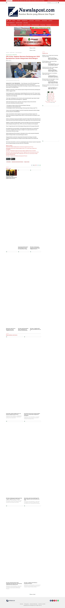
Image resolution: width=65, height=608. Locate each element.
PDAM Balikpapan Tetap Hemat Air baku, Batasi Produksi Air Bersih (53, 65)
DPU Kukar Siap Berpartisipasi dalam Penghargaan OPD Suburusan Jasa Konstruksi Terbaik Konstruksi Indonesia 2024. (21, 154)
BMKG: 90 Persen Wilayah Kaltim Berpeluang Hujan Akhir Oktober (53, 59)
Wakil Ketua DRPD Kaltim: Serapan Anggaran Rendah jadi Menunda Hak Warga (52, 71)
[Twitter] (52, 601)
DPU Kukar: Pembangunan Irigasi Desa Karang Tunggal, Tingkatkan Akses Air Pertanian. (21, 150)
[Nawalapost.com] (31, 11)
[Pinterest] (54, 601)
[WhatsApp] (58, 601)
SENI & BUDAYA (44, 20)
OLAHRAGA (50, 20)
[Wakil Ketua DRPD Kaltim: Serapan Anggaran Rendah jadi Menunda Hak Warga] (50, 68)
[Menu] (6, 3)
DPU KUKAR (8, 161)
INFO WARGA (31, 20)
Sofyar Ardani (26, 161)
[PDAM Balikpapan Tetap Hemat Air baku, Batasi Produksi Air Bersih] (50, 62)
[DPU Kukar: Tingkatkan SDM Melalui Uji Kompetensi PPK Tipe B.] (35, 289)
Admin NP (9, 60)
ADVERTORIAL (37, 20)
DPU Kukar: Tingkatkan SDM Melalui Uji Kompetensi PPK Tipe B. (16, 155)
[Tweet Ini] (34, 165)
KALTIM (13, 20)
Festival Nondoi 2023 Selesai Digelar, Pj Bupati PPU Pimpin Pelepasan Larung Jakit (53, 82)
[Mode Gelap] (58, 3)
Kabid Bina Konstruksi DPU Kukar (17, 161)
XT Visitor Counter (52, 102)
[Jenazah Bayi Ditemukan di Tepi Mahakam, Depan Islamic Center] (50, 74)
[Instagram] (56, 601)
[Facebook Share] (32, 165)
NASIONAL (18, 20)
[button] (56, 2)
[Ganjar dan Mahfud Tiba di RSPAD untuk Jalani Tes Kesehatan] (50, 85)
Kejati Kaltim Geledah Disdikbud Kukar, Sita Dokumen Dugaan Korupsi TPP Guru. (19, 146)
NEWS (10, 20)
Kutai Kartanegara (9, 54)
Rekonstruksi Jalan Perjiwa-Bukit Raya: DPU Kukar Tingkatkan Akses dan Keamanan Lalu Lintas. (22, 152)
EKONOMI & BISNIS (19, 22)
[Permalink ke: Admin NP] (7, 60)
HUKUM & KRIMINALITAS (11, 22)
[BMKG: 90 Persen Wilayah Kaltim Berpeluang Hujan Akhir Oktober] (50, 56)
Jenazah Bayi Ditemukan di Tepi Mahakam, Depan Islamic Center (53, 76)
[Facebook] (50, 601)
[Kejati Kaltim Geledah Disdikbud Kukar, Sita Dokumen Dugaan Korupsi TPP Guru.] (11, 173)
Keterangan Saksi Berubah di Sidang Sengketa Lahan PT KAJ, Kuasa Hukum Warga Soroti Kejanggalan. (21, 149)
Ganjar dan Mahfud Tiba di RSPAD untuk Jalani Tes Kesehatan (52, 88)
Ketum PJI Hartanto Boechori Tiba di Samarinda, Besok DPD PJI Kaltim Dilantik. (48, 0)
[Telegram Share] (38, 165)
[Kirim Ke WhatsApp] (40, 165)
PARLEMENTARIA (24, 20)
